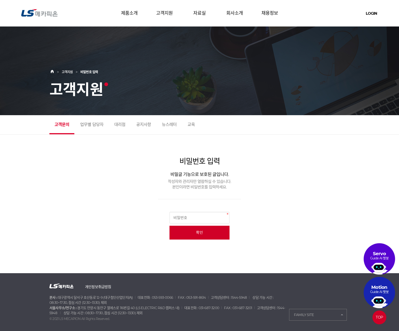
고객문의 (62, 124)
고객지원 (164, 13)
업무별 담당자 (91, 124)
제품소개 (129, 13)
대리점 (120, 124)
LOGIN (371, 13)
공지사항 (143, 124)
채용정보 (269, 13)
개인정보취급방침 (98, 287)
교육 (191, 124)
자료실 (199, 13)
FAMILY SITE (304, 315)
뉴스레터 (169, 124)
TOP (379, 317)
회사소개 (234, 13)
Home (55, 71)
